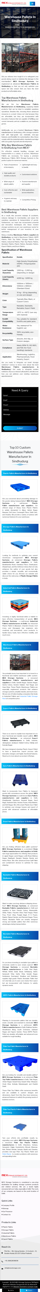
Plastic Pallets (7, 1227)
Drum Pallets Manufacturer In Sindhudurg (19, 821)
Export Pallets (7, 1239)
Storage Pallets (8, 1230)
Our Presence (7, 1211)
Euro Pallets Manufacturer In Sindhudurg (19, 766)
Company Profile (8, 1205)
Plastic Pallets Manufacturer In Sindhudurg (20, 473)
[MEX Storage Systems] (15, 1177)
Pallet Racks (6, 1154)
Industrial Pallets (8, 1233)
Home (17, 25)
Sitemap (5, 1208)
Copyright (5, 1282)
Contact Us (6, 1215)
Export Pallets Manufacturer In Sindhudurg (20, 708)
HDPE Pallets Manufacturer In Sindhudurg (19, 995)
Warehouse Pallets (9, 1236)
